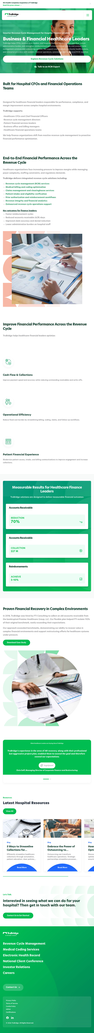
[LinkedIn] (12, 1017)
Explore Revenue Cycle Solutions (47, 59)
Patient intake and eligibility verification (26, 194)
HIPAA (8, 1009)
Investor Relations (16, 967)
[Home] (11, 15)
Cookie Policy (11, 1006)
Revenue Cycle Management (24, 943)
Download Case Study (16, 643)
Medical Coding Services (21, 949)
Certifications (11, 1012)
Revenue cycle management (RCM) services (27, 184)
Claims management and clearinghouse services (30, 191)
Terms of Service (12, 1003)
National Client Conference (23, 961)
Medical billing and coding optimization (26, 187)
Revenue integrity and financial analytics (26, 201)
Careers (8, 973)
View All (9, 811)
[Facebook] (7, 1017)
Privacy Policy (11, 1000)
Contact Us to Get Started (18, 916)
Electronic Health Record (21, 955)
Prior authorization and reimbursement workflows (31, 197)
